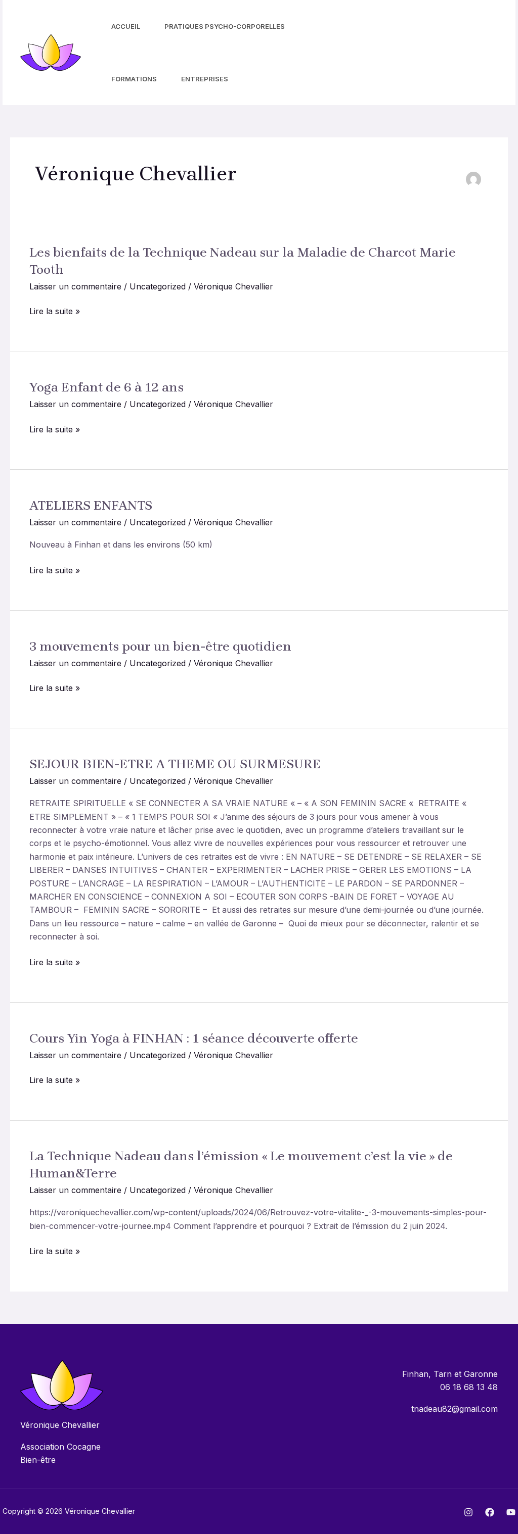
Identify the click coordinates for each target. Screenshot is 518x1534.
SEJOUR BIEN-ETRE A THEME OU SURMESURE (175, 764)
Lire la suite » (54, 311)
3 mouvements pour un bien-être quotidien (160, 646)
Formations (134, 79)
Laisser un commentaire (75, 286)
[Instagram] (359, 53)
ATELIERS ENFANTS (90, 505)
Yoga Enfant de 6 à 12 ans (106, 387)
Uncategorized (158, 286)
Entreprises (204, 79)
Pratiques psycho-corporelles (224, 26)
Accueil (125, 26)
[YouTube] (403, 53)
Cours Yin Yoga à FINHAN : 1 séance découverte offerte (193, 1038)
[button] (462, 52)
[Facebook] (381, 53)
